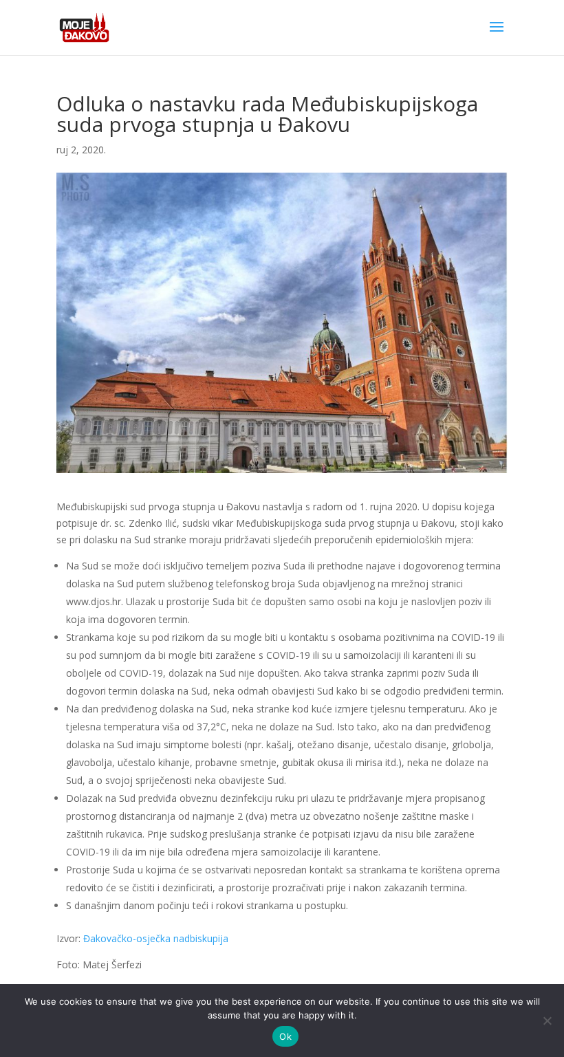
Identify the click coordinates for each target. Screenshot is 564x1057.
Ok (285, 1036)
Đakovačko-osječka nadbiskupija (155, 938)
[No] (547, 1020)
